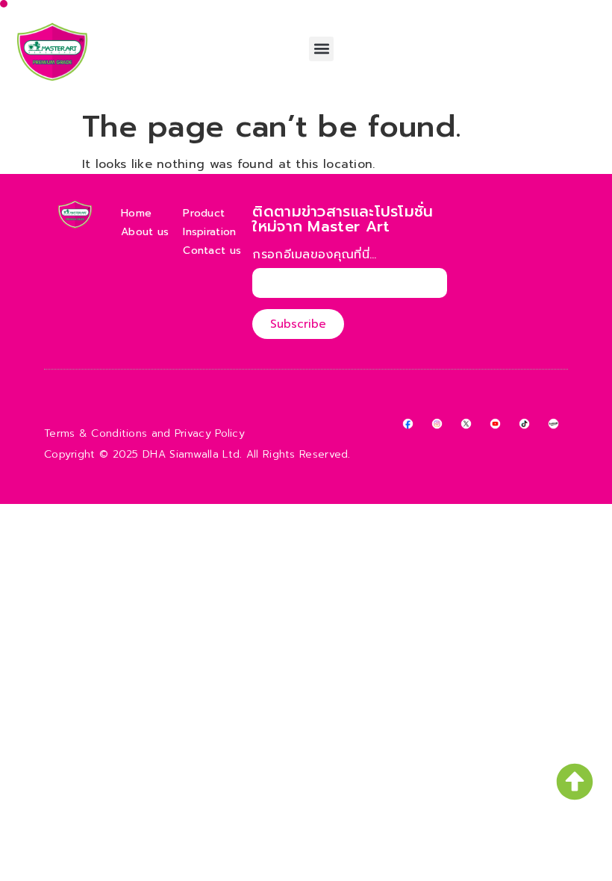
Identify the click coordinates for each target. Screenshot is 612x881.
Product (204, 213)
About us (145, 232)
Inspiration (209, 232)
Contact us (212, 250)
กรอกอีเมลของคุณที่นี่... (314, 256)
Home (136, 213)
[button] (321, 49)
